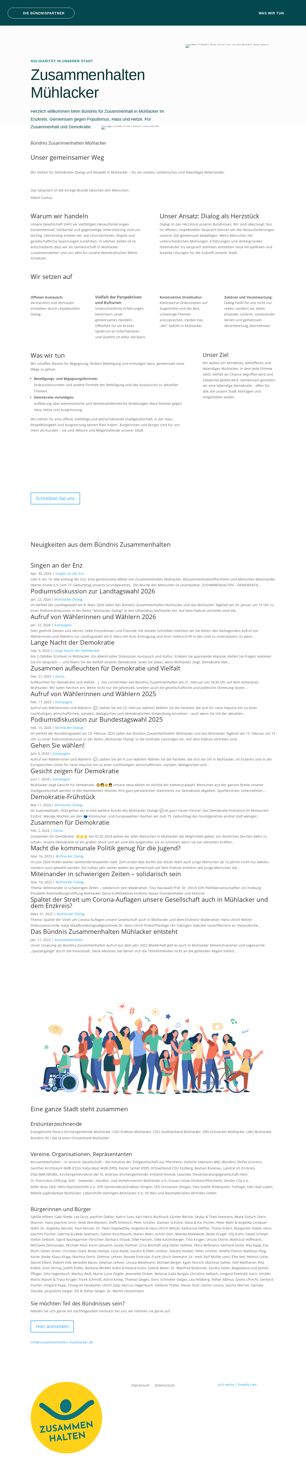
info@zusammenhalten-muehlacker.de (62, 1342)
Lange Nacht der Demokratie (73, 642)
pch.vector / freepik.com (237, 1384)
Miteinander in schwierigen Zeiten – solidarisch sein (106, 873)
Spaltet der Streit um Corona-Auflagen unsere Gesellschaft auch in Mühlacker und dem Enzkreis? (149, 902)
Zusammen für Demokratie (70, 822)
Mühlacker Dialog (68, 599)
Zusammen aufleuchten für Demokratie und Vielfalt (105, 668)
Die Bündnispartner (44, 13)
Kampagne (63, 625)
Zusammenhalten (69, 939)
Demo (60, 676)
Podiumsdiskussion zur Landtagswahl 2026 (93, 591)
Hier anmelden (52, 1326)
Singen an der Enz (56, 565)
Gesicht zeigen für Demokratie (75, 771)
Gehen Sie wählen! (58, 745)
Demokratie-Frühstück (63, 796)
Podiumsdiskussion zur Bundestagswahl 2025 (97, 719)
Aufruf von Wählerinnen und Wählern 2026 (93, 616)
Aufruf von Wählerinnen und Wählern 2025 (93, 693)
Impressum (140, 1385)
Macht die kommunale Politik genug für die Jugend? (105, 848)
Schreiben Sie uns (55, 498)
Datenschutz (165, 1385)
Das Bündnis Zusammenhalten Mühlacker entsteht (104, 931)
